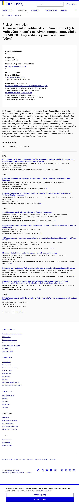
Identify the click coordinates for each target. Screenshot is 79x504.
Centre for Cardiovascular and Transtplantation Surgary (26, 86)
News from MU (6, 442)
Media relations (7, 445)
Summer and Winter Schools (11, 345)
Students (63, 10)
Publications (6, 376)
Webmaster (5, 472)
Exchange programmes (9, 340)
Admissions (8, 330)
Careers (4, 398)
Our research (6, 362)
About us (7, 391)
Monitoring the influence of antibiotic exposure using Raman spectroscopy (29, 253)
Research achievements (9, 368)
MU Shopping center (41, 459)
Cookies (29, 472)
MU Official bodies (7, 423)
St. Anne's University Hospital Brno (18, 93)
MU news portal (7, 459)
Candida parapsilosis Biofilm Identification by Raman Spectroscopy (27, 212)
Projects (4, 379)
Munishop (52, 459)
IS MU (16, 459)
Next (21, 312)
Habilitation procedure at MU (11, 382)
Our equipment (7, 373)
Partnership (5, 404)
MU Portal (30, 459)
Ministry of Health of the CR (15, 66)
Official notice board (8, 395)
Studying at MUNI (7, 351)
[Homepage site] (12, 3)
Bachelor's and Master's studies (12, 334)
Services (5, 407)
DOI (61, 169)
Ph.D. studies (6, 337)
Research (7, 357)
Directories (5, 417)
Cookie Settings (44, 490)
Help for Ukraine (51, 10)
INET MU (22, 459)
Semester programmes (9, 343)
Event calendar (7, 440)
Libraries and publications (10, 426)
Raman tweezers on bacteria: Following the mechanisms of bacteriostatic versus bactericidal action (38, 268)
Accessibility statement (18, 472)
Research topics (7, 370)
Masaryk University (13, 470)
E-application (6, 348)
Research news (7, 365)
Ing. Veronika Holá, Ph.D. (15, 77)
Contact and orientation (9, 429)
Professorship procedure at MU (11, 385)
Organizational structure (9, 420)
